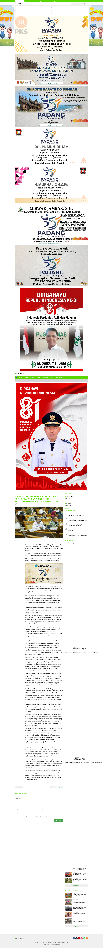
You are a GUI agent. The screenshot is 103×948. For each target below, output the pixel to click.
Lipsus (26, 377)
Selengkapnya (76, 885)
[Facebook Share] (51, 787)
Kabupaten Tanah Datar (20, 494)
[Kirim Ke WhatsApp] (62, 787)
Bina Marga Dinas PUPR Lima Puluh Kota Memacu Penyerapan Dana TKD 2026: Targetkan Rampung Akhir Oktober (80, 880)
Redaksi (48, 942)
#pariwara (23, 380)
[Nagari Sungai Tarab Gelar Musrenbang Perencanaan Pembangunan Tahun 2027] (68, 895)
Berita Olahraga (70, 498)
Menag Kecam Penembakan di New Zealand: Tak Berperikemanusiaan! (76, 514)
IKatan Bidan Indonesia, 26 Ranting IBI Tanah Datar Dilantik (79, 901)
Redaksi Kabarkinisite (22, 504)
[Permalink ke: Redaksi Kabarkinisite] (16, 504)
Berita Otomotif (70, 501)
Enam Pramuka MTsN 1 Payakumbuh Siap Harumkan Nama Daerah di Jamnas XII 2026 (64, 1)
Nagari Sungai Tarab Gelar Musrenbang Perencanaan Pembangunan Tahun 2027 (79, 895)
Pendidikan (32, 377)
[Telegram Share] (59, 787)
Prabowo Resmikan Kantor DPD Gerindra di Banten (77, 529)
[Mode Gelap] (87, 4)
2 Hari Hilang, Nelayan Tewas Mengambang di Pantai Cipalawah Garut (77, 519)
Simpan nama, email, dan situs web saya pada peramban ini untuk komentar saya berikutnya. (37, 817)
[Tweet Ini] (53, 787)
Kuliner (51, 377)
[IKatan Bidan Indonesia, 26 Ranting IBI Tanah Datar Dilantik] (68, 902)
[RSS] (87, 938)
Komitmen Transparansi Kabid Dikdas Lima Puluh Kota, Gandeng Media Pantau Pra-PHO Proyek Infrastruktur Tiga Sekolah (80, 869)
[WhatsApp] (84, 938)
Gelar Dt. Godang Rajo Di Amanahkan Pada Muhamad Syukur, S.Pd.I (79, 914)
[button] (84, 4)
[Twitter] (76, 938)
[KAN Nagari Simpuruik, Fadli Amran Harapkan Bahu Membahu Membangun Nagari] (68, 908)
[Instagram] (82, 938)
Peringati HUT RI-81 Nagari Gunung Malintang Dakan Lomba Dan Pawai (79, 759)
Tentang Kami (58, 377)
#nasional (30, 380)
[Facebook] (74, 938)
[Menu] (16, 4)
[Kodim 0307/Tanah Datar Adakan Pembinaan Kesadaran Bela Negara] (68, 921)
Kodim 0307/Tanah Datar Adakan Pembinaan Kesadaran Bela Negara (80, 920)
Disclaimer (53, 942)
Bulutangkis (69, 505)
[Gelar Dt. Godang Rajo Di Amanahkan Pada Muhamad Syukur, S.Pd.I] (68, 914)
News (27, 494)
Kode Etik (42, 942)
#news (17, 380)
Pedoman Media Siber (63, 942)
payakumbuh (69, 496)
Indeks (19, 3)
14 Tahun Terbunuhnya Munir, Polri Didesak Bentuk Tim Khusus (76, 524)
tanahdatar (69, 503)
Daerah (38, 377)
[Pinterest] (79, 938)
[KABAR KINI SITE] (19, 373)
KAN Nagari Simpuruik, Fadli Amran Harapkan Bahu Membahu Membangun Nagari (80, 908)
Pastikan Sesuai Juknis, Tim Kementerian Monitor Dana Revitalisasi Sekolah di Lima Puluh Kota (78, 534)
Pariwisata (45, 377)
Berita (20, 377)
